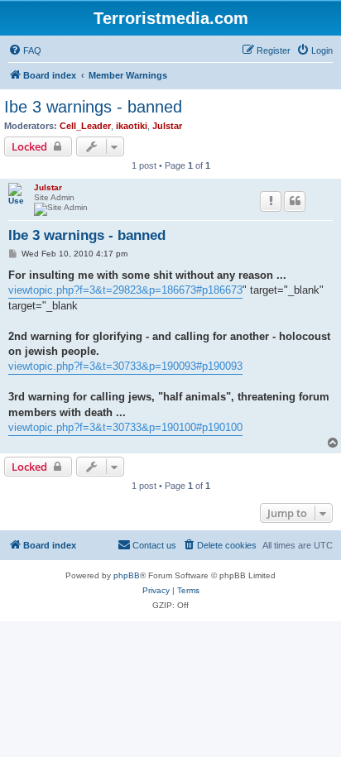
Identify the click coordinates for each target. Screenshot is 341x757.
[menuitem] (24, 50)
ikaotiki (131, 126)
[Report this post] (270, 201)
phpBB (126, 575)
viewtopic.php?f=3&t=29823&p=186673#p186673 (125, 290)
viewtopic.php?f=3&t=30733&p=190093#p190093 (125, 366)
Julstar (167, 126)
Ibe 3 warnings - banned (93, 107)
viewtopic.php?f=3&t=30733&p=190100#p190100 (125, 427)
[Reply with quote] (294, 201)
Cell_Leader (85, 126)
